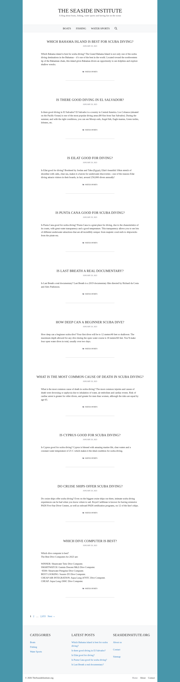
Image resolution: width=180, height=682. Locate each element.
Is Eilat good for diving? (90, 158)
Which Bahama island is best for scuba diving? (90, 41)
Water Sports (100, 28)
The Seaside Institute (90, 11)
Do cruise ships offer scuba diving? (90, 486)
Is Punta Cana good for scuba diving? (90, 213)
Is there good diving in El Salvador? (90, 100)
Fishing (81, 28)
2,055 (43, 616)
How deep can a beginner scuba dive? (90, 322)
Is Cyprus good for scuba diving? (90, 435)
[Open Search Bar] (116, 28)
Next (51, 616)
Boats (67, 28)
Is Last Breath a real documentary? (90, 271)
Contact (116, 649)
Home (135, 678)
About (143, 678)
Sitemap (117, 656)
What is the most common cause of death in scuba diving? (90, 377)
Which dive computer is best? (90, 541)
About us (117, 642)
